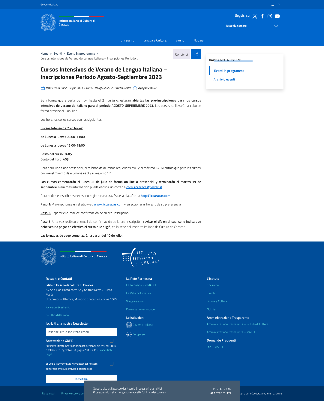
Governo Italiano (49, 4)
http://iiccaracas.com (155, 195)
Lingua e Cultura (217, 301)
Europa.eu (138, 334)
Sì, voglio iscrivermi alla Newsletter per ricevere (72, 364)
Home (44, 53)
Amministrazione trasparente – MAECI (231, 332)
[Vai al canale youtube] (276, 16)
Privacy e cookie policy (74, 393)
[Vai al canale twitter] (254, 16)
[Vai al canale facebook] (261, 16)
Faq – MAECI (215, 347)
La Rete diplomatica (138, 293)
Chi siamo (213, 285)
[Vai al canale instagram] (269, 16)
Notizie (211, 309)
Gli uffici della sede (57, 315)
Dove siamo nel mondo (140, 309)
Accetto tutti (220, 393)
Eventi (58, 53)
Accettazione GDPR (59, 340)
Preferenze (222, 388)
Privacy (103, 350)
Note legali (48, 393)
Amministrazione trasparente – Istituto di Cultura (237, 324)
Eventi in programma (81, 53)
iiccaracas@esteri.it (58, 307)
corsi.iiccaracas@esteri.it (144, 187)
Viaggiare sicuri (135, 301)
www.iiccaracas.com (108, 204)
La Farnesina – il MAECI (141, 285)
